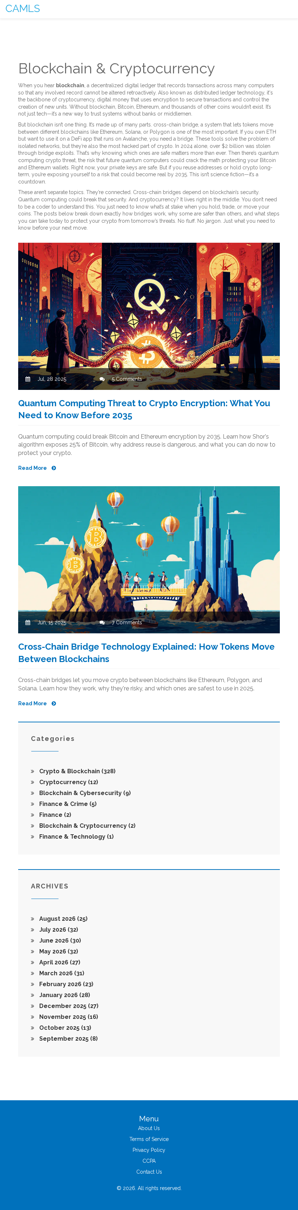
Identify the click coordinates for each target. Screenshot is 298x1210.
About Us (149, 1128)
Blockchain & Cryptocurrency (87, 825)
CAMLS (22, 9)
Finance (54, 814)
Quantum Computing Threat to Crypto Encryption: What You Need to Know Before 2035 (144, 409)
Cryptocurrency (68, 782)
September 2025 (68, 1038)
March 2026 (61, 973)
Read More (33, 468)
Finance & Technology (76, 836)
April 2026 (59, 962)
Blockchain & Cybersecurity (84, 793)
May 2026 (58, 951)
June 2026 (59, 940)
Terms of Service (149, 1139)
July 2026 (58, 929)
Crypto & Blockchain (77, 771)
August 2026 (63, 918)
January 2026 (64, 995)
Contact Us (149, 1172)
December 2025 (68, 1006)
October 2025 (64, 1027)
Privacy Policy (149, 1150)
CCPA (149, 1161)
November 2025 (68, 1016)
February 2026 (65, 984)
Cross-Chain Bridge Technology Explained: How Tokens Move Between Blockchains (146, 652)
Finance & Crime (67, 803)
